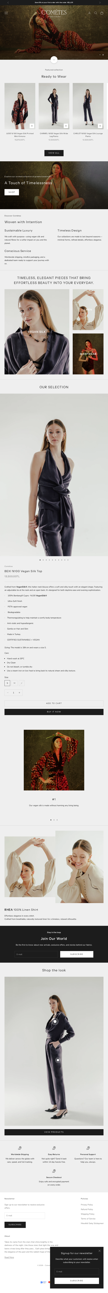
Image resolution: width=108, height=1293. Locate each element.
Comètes (8, 566)
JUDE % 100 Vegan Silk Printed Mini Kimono (20, 134)
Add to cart (54, 703)
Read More (9, 1257)
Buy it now (54, 712)
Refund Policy (87, 1209)
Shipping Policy (87, 1214)
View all (54, 153)
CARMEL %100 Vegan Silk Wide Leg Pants (54, 134)
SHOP (12, 192)
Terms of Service (88, 1218)
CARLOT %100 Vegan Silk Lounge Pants (88, 134)
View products (54, 1132)
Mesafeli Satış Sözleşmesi (92, 1223)
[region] (54, 32)
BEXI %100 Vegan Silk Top (23, 571)
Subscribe (76, 1280)
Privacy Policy (87, 1204)
